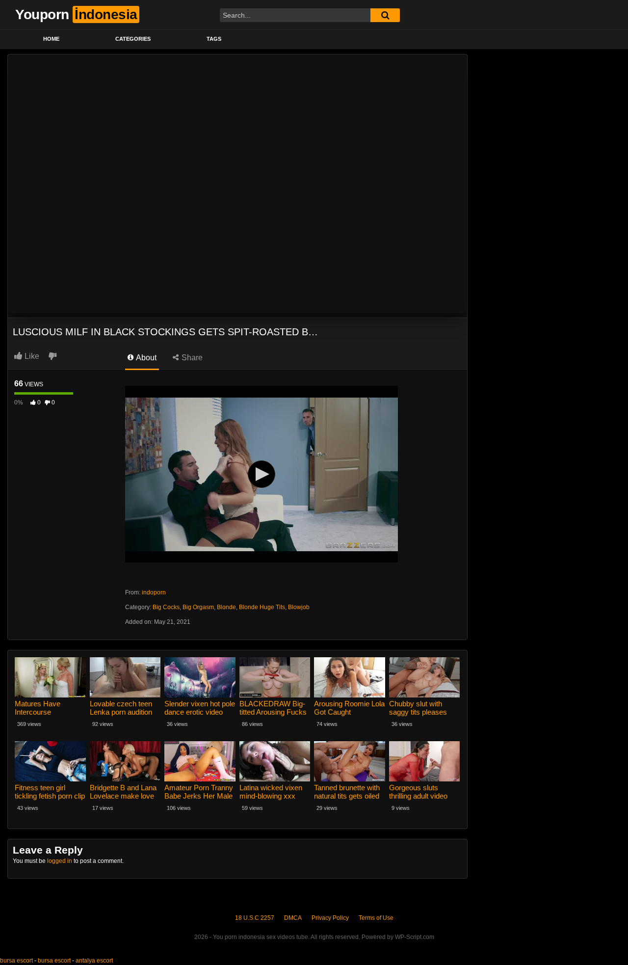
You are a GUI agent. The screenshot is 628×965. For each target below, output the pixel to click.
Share (191, 357)
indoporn (154, 592)
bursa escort (16, 960)
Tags (214, 39)
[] (385, 15)
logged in (59, 861)
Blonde (226, 607)
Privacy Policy (330, 917)
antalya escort (94, 960)
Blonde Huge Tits (262, 607)
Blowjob (299, 607)
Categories (133, 39)
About (145, 357)
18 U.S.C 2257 (254, 917)
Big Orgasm (198, 607)
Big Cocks (166, 607)
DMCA (293, 917)
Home (51, 39)
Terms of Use (376, 917)
